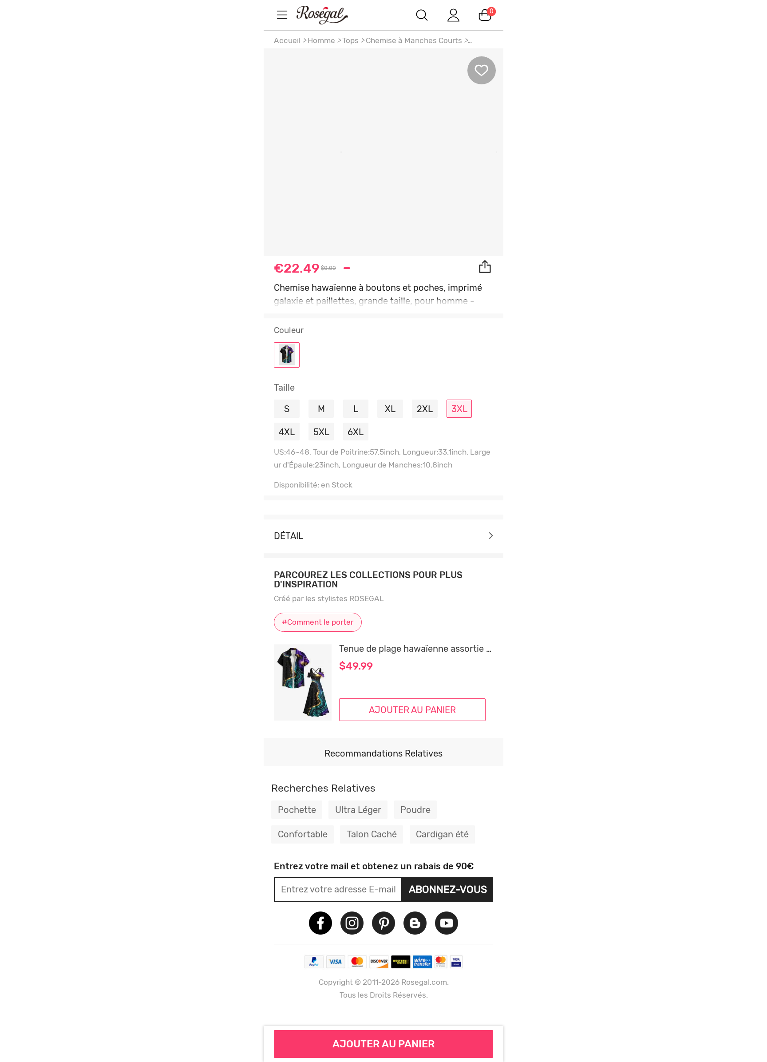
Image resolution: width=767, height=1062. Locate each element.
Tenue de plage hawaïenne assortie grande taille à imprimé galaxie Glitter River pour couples (416, 648)
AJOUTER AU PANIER (383, 1044)
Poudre (415, 809)
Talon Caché (372, 834)
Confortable (303, 834)
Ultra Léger (358, 809)
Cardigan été (442, 834)
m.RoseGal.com (330, 14)
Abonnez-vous (448, 889)
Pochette (297, 809)
